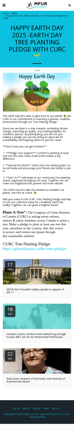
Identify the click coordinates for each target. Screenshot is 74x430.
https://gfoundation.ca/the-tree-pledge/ (34, 248)
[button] (4, 5)
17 (10, 266)
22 (10, 355)
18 (10, 310)
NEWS (14, 13)
